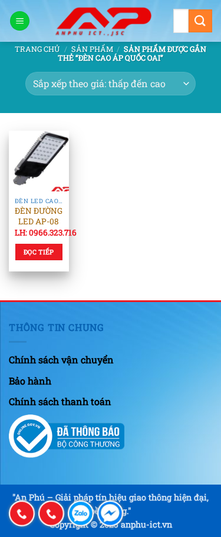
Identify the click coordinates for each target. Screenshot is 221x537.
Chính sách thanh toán (60, 401)
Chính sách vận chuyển (61, 359)
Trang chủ (37, 49)
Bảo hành (30, 380)
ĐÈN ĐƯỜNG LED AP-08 (38, 216)
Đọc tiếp (39, 252)
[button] (19, 21)
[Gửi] (200, 20)
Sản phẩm (92, 49)
